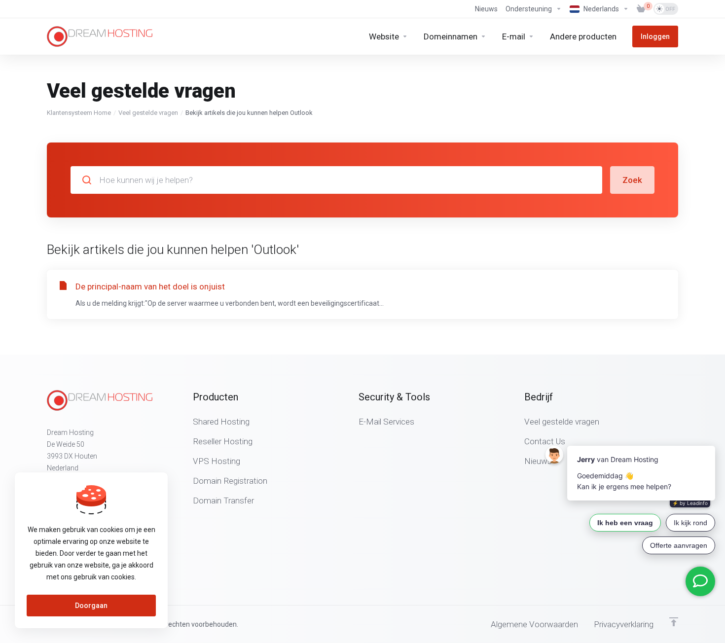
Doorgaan (91, 605)
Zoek (632, 180)
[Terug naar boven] (673, 621)
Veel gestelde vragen (148, 112)
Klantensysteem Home (79, 112)
